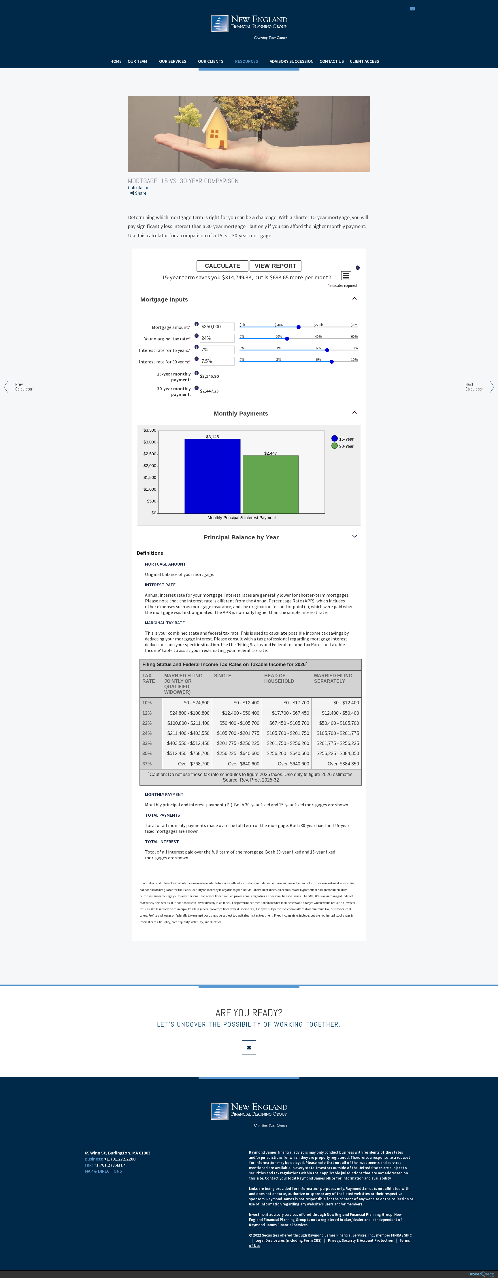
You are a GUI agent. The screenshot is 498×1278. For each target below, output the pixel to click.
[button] (249, 299)
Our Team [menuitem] (137, 61)
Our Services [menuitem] (172, 61)
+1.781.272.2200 (119, 1159)
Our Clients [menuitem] (210, 61)
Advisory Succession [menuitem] (292, 61)
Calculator (138, 187)
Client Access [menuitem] (364, 61)
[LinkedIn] (140, 225)
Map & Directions (103, 1171)
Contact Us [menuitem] (332, 61)
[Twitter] (140, 215)
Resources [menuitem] (246, 61)
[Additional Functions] (346, 275)
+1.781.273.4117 (109, 1165)
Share (140, 193)
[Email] (140, 235)
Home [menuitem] (116, 61)
